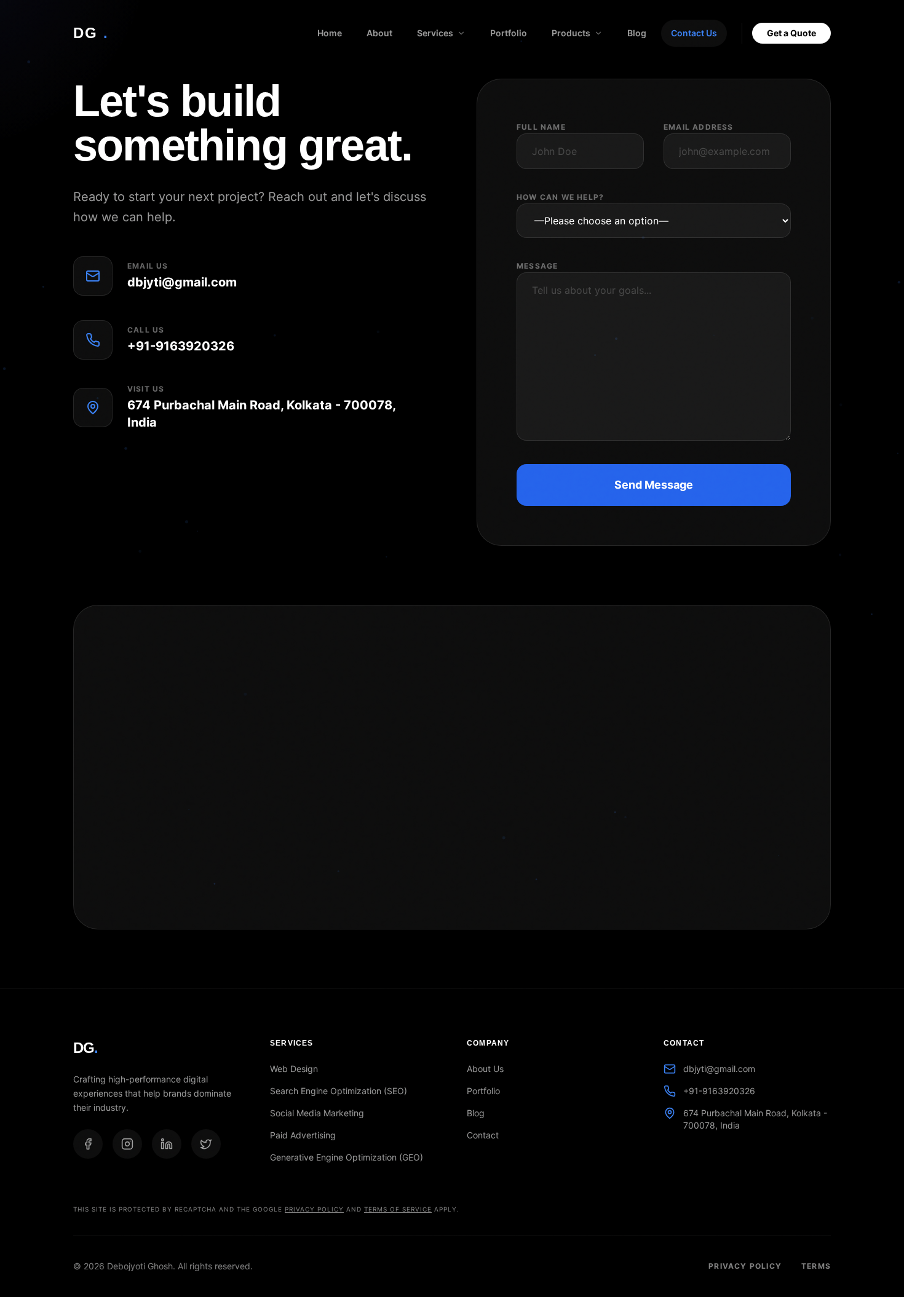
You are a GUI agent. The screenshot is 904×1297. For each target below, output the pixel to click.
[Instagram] (127, 1144)
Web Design (294, 1068)
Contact (483, 1135)
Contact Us (694, 33)
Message (537, 265)
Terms (816, 1266)
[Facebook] (88, 1144)
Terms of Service (398, 1209)
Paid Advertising (303, 1135)
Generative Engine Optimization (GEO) (346, 1157)
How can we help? (560, 197)
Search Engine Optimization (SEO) (338, 1091)
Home (329, 33)
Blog (636, 33)
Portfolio (508, 33)
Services (435, 33)
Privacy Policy (314, 1209)
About (379, 33)
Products (571, 33)
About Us (485, 1068)
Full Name (541, 127)
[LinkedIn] (166, 1144)
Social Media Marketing (317, 1113)
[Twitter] (206, 1144)
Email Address (699, 127)
